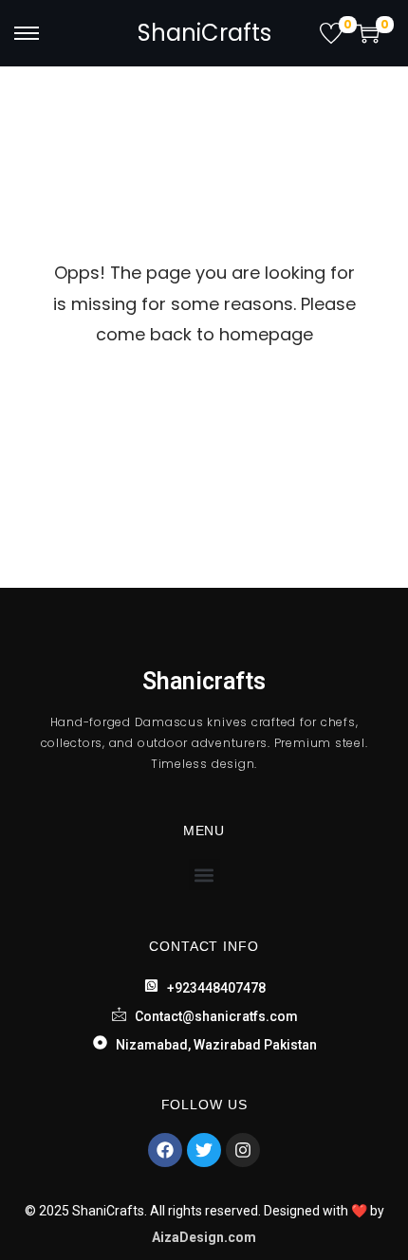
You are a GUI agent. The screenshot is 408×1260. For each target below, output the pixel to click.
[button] (204, 874)
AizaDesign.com (204, 1237)
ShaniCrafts (204, 32)
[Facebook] (165, 1150)
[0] (331, 33)
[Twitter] (204, 1150)
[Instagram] (243, 1150)
